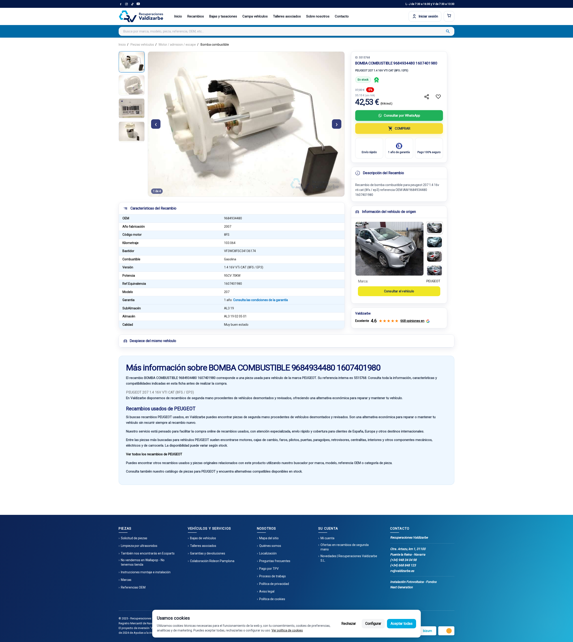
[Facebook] (121, 4)
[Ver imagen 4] (434, 271)
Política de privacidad (274, 584)
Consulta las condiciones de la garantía (260, 300)
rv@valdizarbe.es (402, 571)
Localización (268, 553)
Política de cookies (272, 599)
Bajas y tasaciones (223, 16)
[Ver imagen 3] (434, 256)
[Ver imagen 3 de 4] (132, 108)
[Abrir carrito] (449, 16)
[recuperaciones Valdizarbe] (141, 16)
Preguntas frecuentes (274, 561)
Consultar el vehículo (399, 291)
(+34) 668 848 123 (403, 565)
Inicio (178, 16)
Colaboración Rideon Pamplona (212, 561)
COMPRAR (402, 128)
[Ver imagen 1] (434, 228)
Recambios (195, 16)
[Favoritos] (438, 96)
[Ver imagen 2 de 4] (132, 85)
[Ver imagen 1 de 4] (132, 61)
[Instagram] (126, 4)
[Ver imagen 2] (434, 242)
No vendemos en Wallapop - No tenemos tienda (143, 562)
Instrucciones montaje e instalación (146, 572)
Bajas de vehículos (203, 538)
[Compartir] (426, 96)
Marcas (126, 580)
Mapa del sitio (269, 538)
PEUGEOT (433, 281)
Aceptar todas (402, 623)
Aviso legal (266, 591)
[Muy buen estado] (376, 79)
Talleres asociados (287, 16)
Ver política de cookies (287, 630)
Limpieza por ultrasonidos (139, 546)
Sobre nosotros (317, 16)
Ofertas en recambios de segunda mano (345, 547)
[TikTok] (132, 4)
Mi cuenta (327, 538)
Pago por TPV (269, 568)
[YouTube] (138, 4)
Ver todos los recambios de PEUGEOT (154, 454)
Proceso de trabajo (272, 576)
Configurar (373, 623)
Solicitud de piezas (134, 538)
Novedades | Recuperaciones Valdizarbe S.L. (349, 558)
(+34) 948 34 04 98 (403, 560)
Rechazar (348, 623)
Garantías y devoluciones (207, 553)
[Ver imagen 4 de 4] (132, 131)
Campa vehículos (255, 16)
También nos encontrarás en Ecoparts (148, 553)
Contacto (342, 16)
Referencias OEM (133, 587)
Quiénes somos (270, 546)
